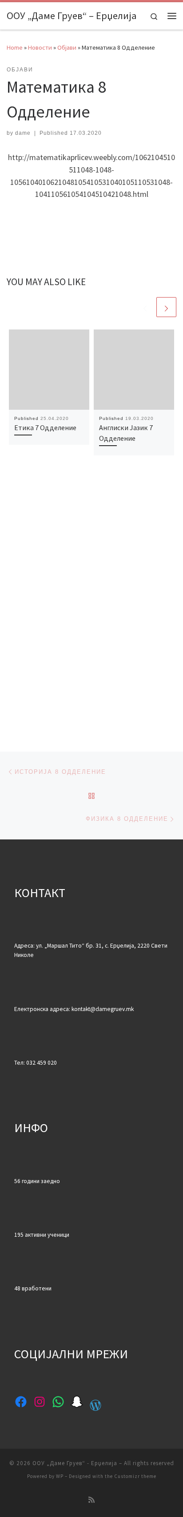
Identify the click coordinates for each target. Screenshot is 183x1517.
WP (60, 1476)
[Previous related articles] (145, 307)
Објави (66, 47)
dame (23, 133)
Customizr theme (135, 1476)
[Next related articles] (166, 307)
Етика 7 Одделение (45, 427)
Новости (40, 47)
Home (15, 47)
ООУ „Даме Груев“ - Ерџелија (74, 1463)
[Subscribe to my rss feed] (91, 1499)
